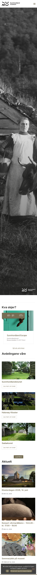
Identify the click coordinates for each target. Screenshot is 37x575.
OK (7, 571)
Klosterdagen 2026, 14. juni (15, 490)
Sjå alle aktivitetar (19, 348)
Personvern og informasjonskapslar (21, 571)
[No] (33, 569)
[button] (34, 4)
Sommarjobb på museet (13, 558)
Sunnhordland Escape (17, 335)
